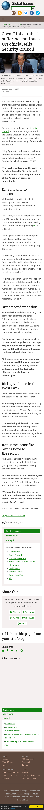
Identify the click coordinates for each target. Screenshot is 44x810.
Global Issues (23, 3)
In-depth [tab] (10, 540)
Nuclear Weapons (17, 558)
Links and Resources (31, 775)
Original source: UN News (13, 515)
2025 (14, 24)
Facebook (29, 612)
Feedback (6, 778)
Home (4, 24)
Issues (5, 759)
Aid (10, 578)
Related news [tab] (12, 531)
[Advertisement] (22, 682)
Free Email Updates (10, 772)
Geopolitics (14, 551)
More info (12, 808)
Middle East (14, 568)
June (19, 24)
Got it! (36, 807)
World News (7, 762)
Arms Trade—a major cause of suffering (22, 734)
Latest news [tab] (12, 535)
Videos (25, 772)
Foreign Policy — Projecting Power (20, 741)
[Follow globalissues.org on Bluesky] (26, 13)
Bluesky (16, 612)
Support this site (9, 775)
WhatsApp (29, 617)
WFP (35, 225)
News (9, 24)
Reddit (23, 623)
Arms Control (15, 555)
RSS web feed (28, 759)
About (5, 765)
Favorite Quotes (29, 778)
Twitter (15, 617)
